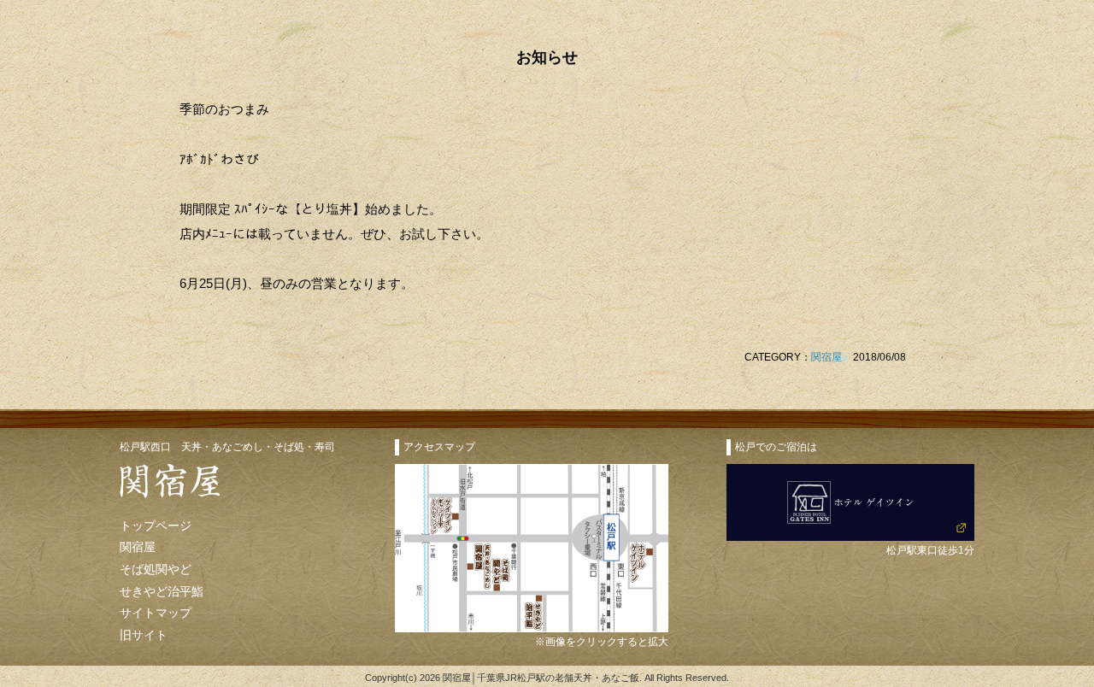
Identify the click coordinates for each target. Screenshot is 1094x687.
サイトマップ (155, 613)
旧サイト (144, 635)
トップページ (155, 526)
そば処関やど (155, 569)
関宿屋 (826, 357)
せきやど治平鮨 (161, 591)
